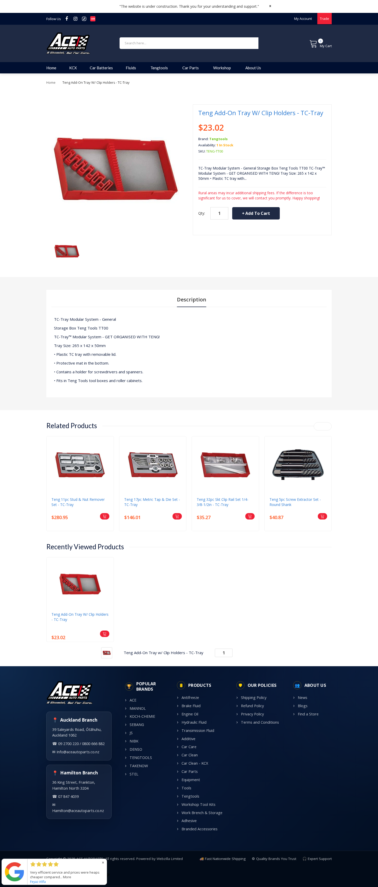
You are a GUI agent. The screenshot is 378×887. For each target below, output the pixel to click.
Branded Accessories (200, 828)
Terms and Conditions (260, 722)
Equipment (191, 779)
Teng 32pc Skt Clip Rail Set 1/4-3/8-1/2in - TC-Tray (222, 502)
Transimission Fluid (198, 730)
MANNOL (138, 708)
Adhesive (189, 820)
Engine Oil (190, 714)
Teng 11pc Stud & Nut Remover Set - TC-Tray (78, 502)
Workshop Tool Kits (198, 804)
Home (51, 82)
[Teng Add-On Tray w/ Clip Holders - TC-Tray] (67, 250)
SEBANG (137, 724)
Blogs (303, 705)
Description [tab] (191, 299)
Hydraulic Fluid (194, 722)
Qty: (201, 213)
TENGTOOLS (141, 757)
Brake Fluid (191, 705)
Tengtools (218, 139)
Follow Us (53, 18)
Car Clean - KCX (195, 763)
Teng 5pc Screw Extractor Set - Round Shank (295, 502)
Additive (188, 738)
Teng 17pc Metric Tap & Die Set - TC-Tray (152, 502)
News (302, 697)
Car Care (189, 746)
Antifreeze (190, 697)
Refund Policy (252, 705)
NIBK (134, 741)
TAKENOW (139, 765)
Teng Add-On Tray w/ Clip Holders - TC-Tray (80, 617)
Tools (186, 787)
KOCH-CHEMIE (142, 716)
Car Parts (190, 771)
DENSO (136, 749)
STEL (134, 774)
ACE (133, 700)
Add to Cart (257, 213)
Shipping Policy (253, 697)
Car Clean (190, 755)
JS (131, 732)
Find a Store (308, 714)
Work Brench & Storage (202, 812)
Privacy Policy (252, 714)
